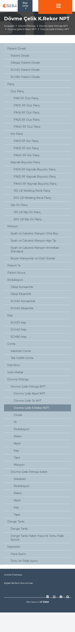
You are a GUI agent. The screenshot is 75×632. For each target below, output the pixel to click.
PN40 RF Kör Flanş (26, 155)
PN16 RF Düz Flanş (26, 112)
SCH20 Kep (18, 322)
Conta (11, 344)
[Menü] (58, 6)
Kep (10, 315)
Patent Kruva (16, 272)
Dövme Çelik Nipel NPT (29, 393)
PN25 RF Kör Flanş (26, 148)
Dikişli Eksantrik (21, 294)
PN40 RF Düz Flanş (27, 126)
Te (15, 422)
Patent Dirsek (16, 48)
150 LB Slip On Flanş (27, 212)
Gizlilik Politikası (13, 574)
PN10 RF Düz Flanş (27, 105)
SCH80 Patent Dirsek (25, 77)
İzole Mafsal (15, 372)
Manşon (12, 226)
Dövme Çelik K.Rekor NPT (31, 408)
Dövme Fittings (17, 379)
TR (52, 10)
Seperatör (13, 546)
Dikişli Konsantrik (22, 287)
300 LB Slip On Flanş (28, 219)
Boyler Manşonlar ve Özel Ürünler (33, 258)
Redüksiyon (15, 280)
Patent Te (14, 265)
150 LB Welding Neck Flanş (32, 190)
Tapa (17, 457)
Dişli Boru (13, 365)
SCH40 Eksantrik (22, 308)
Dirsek (18, 415)
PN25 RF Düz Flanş (27, 119)
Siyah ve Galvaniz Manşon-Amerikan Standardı (35, 249)
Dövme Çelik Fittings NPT (28, 386)
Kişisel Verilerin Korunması (18, 583)
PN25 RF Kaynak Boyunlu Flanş (35, 176)
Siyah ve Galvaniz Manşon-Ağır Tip (33, 240)
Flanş (10, 84)
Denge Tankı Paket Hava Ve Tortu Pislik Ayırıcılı (37, 537)
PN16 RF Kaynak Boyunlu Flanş (35, 169)
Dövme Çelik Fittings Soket (29, 472)
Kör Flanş (17, 134)
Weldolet (20, 479)
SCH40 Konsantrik (23, 301)
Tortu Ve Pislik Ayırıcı (24, 561)
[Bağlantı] (10, 6)
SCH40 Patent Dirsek (25, 70)
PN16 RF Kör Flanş (26, 141)
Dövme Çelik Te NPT (27, 400)
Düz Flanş (17, 91)
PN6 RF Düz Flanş (26, 98)
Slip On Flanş (19, 205)
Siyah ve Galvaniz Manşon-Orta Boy (34, 233)
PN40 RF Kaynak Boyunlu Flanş (35, 183)
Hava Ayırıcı (18, 554)
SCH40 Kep (18, 329)
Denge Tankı (15, 521)
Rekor (18, 436)
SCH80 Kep (19, 336)
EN (52, 1)
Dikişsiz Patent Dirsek (25, 62)
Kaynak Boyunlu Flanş (25, 162)
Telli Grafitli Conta (22, 358)
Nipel (17, 443)
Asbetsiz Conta (21, 351)
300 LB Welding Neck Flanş (32, 198)
